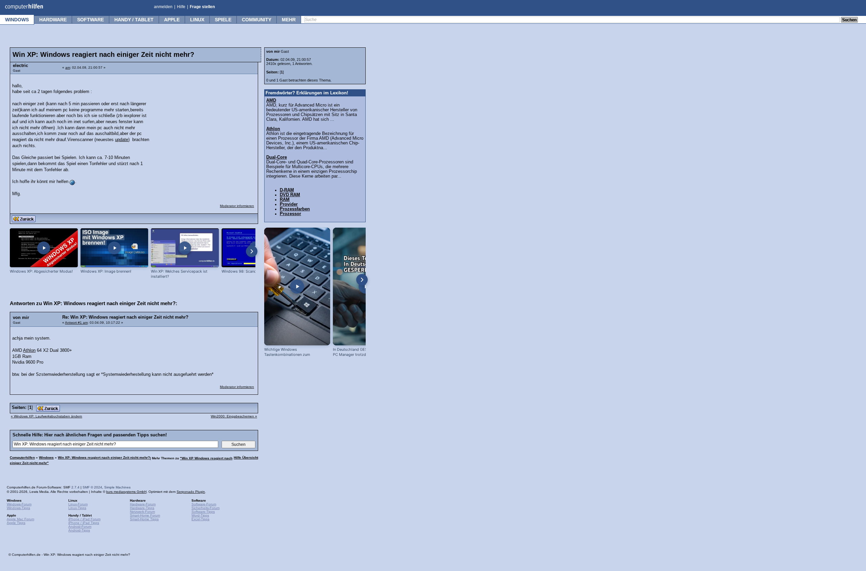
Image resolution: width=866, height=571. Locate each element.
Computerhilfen (22, 457)
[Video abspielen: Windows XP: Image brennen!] (115, 247)
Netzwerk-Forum (142, 511)
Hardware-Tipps (142, 508)
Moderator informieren (237, 206)
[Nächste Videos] (251, 251)
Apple (172, 19)
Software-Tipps (203, 511)
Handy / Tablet (134, 19)
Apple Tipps (16, 523)
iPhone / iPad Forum (84, 519)
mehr (289, 19)
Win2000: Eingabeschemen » (234, 416)
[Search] (849, 20)
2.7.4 (75, 487)
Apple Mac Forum (20, 519)
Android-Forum (79, 526)
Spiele (223, 19)
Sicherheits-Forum (205, 508)
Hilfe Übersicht (246, 457)
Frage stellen (202, 6)
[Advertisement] (203, 120)
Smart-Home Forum (145, 515)
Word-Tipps (200, 515)
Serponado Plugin (191, 492)
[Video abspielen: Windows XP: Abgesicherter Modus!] (44, 247)
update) (122, 139)
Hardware (53, 19)
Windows (17, 19)
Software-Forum (203, 504)
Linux (197, 19)
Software (90, 19)
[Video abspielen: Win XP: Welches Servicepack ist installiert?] (185, 247)
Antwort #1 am (76, 322)
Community (256, 19)
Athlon (29, 350)
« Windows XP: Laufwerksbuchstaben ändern (46, 416)
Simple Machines (117, 487)
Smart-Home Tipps (144, 519)
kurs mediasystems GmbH (126, 492)
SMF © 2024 (92, 487)
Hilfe (181, 6)
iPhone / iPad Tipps (83, 523)
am (67, 67)
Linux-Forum (78, 504)
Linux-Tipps (77, 508)
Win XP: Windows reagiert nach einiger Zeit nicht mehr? (104, 457)
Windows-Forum (19, 504)
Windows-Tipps (18, 508)
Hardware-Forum (143, 504)
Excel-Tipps (200, 519)
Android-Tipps (79, 530)
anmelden (163, 6)
